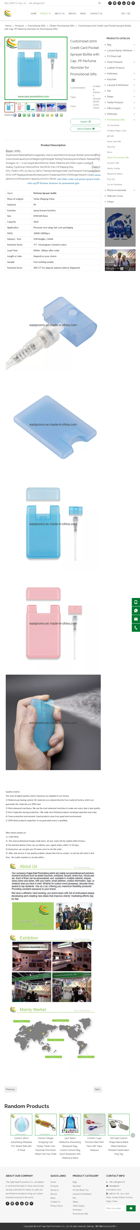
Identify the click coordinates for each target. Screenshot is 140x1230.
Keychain (111, 79)
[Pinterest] (133, 3)
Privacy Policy (56, 1206)
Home (53, 1182)
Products (54, 1186)
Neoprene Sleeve (114, 174)
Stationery (112, 73)
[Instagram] (128, 3)
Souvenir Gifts (113, 163)
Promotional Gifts (116, 119)
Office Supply (114, 108)
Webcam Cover (115, 196)
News (52, 1198)
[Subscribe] (131, 1208)
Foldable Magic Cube (116, 131)
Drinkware (112, 114)
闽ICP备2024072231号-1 (105, 1226)
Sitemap (90, 1226)
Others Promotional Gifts (118, 157)
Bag (109, 44)
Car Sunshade (113, 125)
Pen (109, 91)
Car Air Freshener (114, 184)
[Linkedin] (114, 3)
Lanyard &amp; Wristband (120, 50)
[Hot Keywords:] (99, 3)
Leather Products (116, 68)
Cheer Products (115, 62)
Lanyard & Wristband (117, 85)
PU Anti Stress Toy (81, 1190)
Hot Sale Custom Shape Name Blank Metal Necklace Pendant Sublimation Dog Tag (118, 1146)
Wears (110, 96)
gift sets (110, 136)
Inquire (84, 121)
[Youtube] (124, 3)
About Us (54, 1190)
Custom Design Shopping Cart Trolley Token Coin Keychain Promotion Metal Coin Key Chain (45, 1146)
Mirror (109, 152)
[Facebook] (110, 3)
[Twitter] (119, 3)
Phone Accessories (116, 190)
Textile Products (115, 102)
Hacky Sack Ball (114, 141)
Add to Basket (84, 129)
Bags (75, 1182)
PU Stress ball (114, 56)
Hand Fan (111, 147)
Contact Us (55, 1202)
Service (53, 1194)
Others (110, 201)
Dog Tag (111, 179)
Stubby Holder (113, 168)
